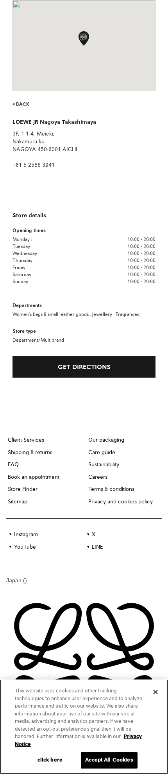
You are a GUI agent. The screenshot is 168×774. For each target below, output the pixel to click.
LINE (97, 547)
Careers (97, 477)
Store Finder (23, 489)
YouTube (25, 547)
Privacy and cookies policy (120, 502)
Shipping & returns (30, 452)
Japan (14, 580)
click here (50, 760)
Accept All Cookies (109, 760)
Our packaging (106, 440)
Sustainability (103, 464)
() (25, 580)
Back (21, 104)
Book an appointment (33, 477)
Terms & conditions (111, 489)
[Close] (155, 692)
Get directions (84, 367)
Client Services (26, 440)
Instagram (26, 534)
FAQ (13, 464)
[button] (83, 38)
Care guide (101, 452)
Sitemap (17, 502)
